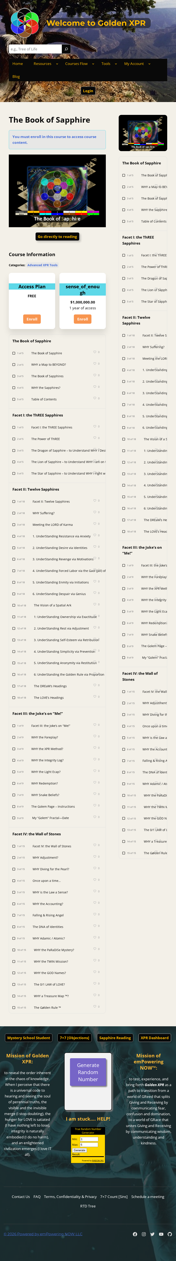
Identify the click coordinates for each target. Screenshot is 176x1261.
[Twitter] (152, 1234)
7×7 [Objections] (74, 1037)
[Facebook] (135, 1234)
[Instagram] (143, 1234)
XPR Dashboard (155, 1037)
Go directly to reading (57, 236)
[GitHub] (169, 1234)
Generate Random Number (88, 1072)
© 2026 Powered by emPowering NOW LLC (43, 1234)
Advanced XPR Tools (42, 265)
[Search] (66, 49)
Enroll (32, 319)
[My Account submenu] (149, 63)
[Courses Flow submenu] (93, 63)
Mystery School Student (28, 1037)
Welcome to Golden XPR (96, 23)
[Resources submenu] (57, 63)
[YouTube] (161, 1234)
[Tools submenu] (116, 63)
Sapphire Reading (115, 1037)
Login (88, 90)
